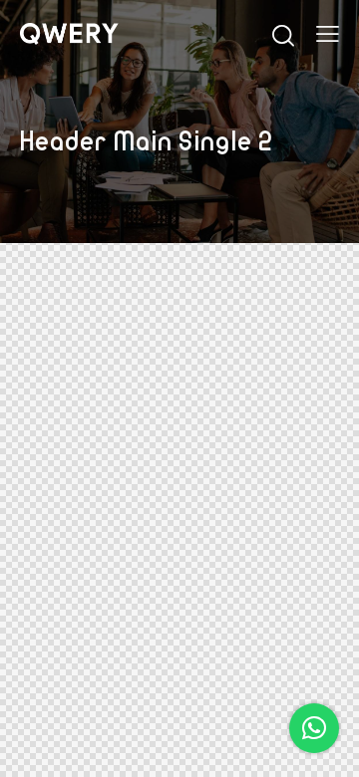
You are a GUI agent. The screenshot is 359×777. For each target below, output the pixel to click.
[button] (314, 728)
